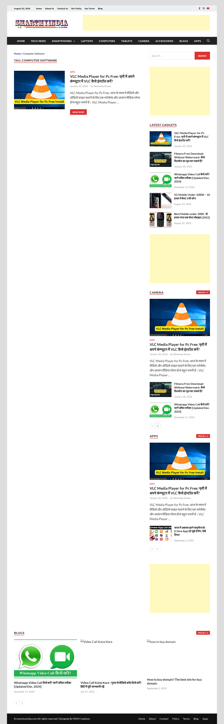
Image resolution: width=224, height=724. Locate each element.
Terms (186, 718)
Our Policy (76, 8)
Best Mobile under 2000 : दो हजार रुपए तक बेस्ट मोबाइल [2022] (192, 215)
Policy (175, 718)
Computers (107, 41)
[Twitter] (204, 8)
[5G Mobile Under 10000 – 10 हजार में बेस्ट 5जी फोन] (161, 195)
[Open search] (208, 41)
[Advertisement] (146, 23)
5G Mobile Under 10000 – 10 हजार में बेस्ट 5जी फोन (192, 196)
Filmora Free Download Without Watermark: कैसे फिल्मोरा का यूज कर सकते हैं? (189, 157)
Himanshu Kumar (102, 86)
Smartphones (62, 41)
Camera (143, 41)
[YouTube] (208, 8)
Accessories (164, 41)
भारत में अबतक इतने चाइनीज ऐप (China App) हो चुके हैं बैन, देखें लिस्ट (190, 531)
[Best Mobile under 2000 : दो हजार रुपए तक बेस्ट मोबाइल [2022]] (161, 214)
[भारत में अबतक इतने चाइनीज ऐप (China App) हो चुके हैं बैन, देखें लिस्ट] (161, 528)
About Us (49, 8)
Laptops (87, 41)
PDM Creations (81, 718)
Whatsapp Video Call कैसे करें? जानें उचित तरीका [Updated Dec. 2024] (192, 177)
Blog (100, 8)
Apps (197, 41)
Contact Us (62, 8)
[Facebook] (199, 8)
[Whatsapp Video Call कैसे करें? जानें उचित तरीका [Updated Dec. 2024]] (161, 175)
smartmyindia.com (26, 718)
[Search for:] (180, 56)
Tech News (38, 41)
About (152, 718)
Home (39, 8)
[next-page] (157, 425)
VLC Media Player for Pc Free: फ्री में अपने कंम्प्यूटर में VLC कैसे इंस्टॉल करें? (191, 136)
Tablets (126, 41)
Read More (77, 111)
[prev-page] (152, 425)
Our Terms (90, 8)
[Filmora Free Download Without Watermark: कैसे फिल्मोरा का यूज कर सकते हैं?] (161, 154)
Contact (164, 718)
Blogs (183, 41)
